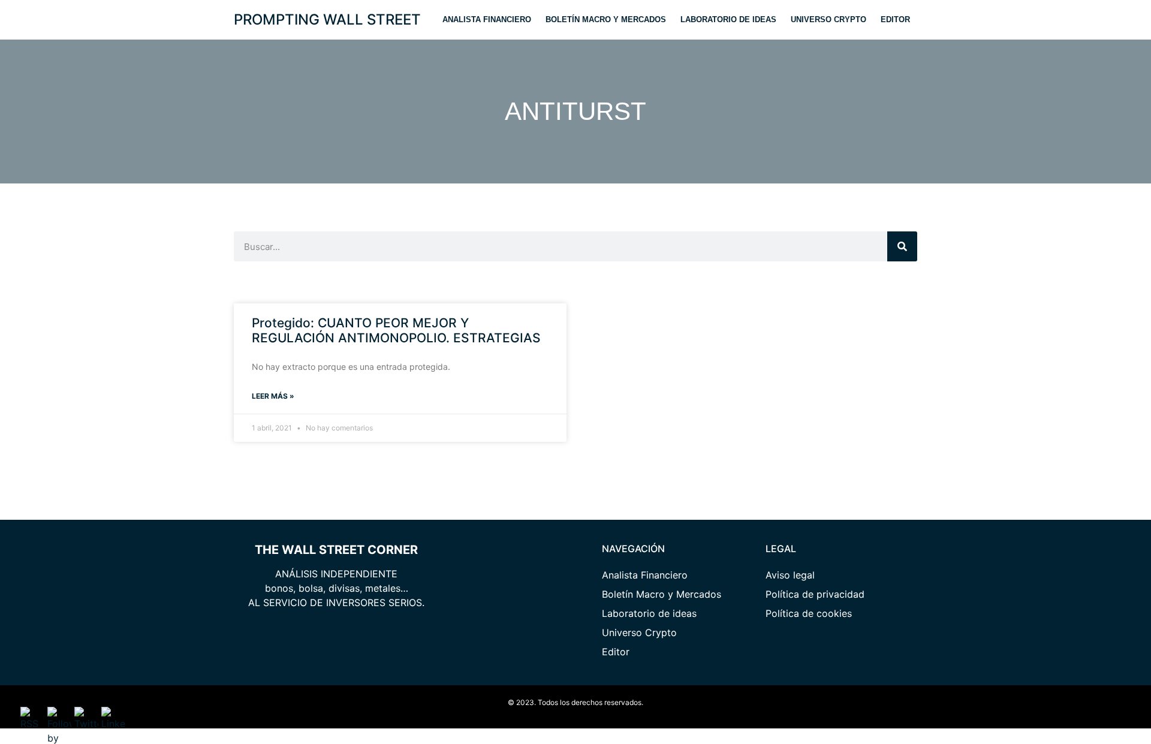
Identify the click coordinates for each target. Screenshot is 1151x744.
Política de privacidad (815, 594)
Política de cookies (809, 613)
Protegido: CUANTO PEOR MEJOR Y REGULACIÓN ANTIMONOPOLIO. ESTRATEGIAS (396, 330)
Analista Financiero (486, 19)
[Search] (902, 246)
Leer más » (273, 395)
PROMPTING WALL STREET (327, 19)
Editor (895, 19)
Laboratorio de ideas (728, 19)
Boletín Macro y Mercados (606, 19)
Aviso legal (790, 575)
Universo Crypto (828, 19)
